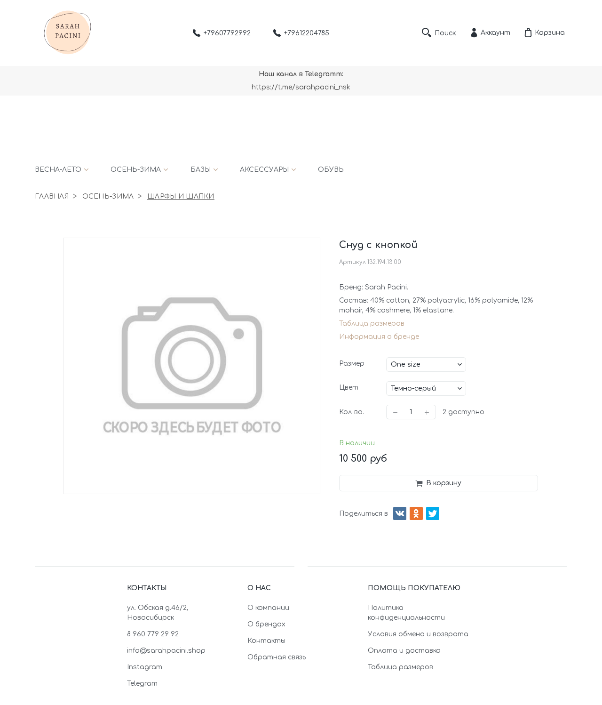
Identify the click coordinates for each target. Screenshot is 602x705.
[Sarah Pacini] (68, 33)
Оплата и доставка (404, 650)
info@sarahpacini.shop (166, 650)
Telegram (142, 683)
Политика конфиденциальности (406, 612)
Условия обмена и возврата (418, 634)
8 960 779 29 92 (153, 634)
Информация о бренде (379, 336)
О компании (268, 607)
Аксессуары (264, 169)
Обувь (331, 169)
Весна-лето (58, 169)
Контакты (266, 640)
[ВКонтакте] (399, 513)
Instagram (144, 667)
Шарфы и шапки (180, 196)
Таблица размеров (371, 323)
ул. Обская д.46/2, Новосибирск (157, 612)
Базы (200, 169)
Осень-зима (136, 169)
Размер (351, 363)
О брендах (266, 624)
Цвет (348, 387)
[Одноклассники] (416, 513)
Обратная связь (276, 657)
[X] (432, 513)
